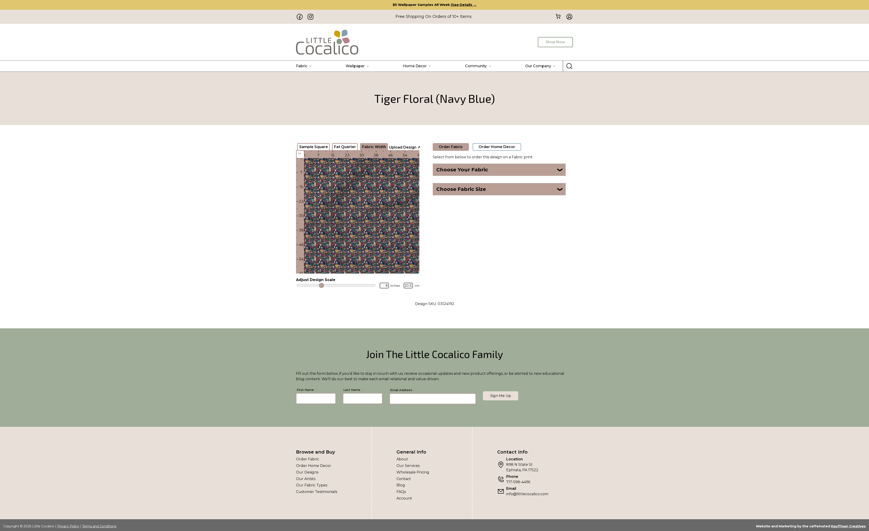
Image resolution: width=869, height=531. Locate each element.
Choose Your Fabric (499, 170)
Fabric (301, 66)
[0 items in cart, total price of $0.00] (558, 16)
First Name (305, 390)
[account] (568, 16)
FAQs (401, 492)
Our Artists (305, 479)
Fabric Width (374, 147)
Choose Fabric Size (499, 189)
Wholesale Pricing (412, 472)
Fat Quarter (345, 147)
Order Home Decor (497, 147)
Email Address (401, 390)
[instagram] (310, 16)
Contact (403, 479)
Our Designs (307, 472)
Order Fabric (451, 147)
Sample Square (313, 147)
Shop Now (555, 42)
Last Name (351, 390)
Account (404, 498)
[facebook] (299, 16)
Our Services (408, 466)
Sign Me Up (500, 396)
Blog (400, 485)
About (402, 459)
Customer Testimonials (316, 492)
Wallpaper (355, 66)
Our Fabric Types (311, 485)
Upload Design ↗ (404, 147)
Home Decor (415, 66)
